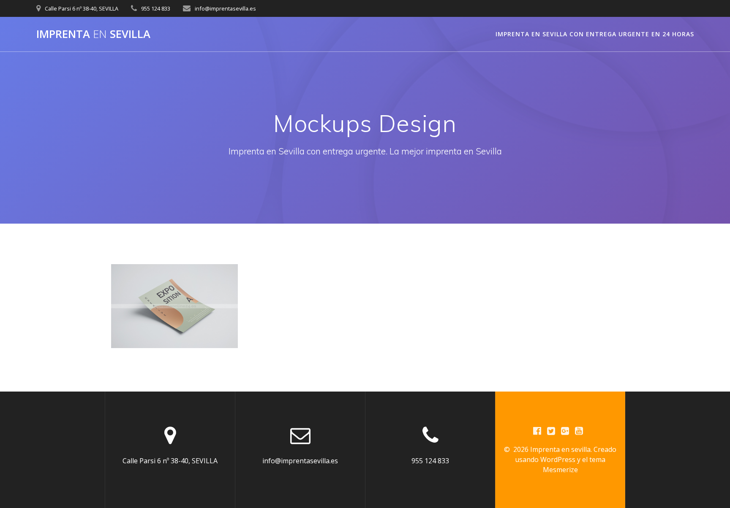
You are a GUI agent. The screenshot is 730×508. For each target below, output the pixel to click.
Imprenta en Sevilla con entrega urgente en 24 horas (595, 34)
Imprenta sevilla (93, 34)
